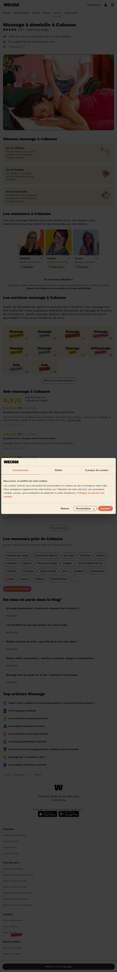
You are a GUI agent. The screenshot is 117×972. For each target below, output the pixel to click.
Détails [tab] (58, 470)
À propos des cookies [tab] (96, 470)
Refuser (65, 508)
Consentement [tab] (20, 470)
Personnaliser (83, 508)
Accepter (105, 508)
